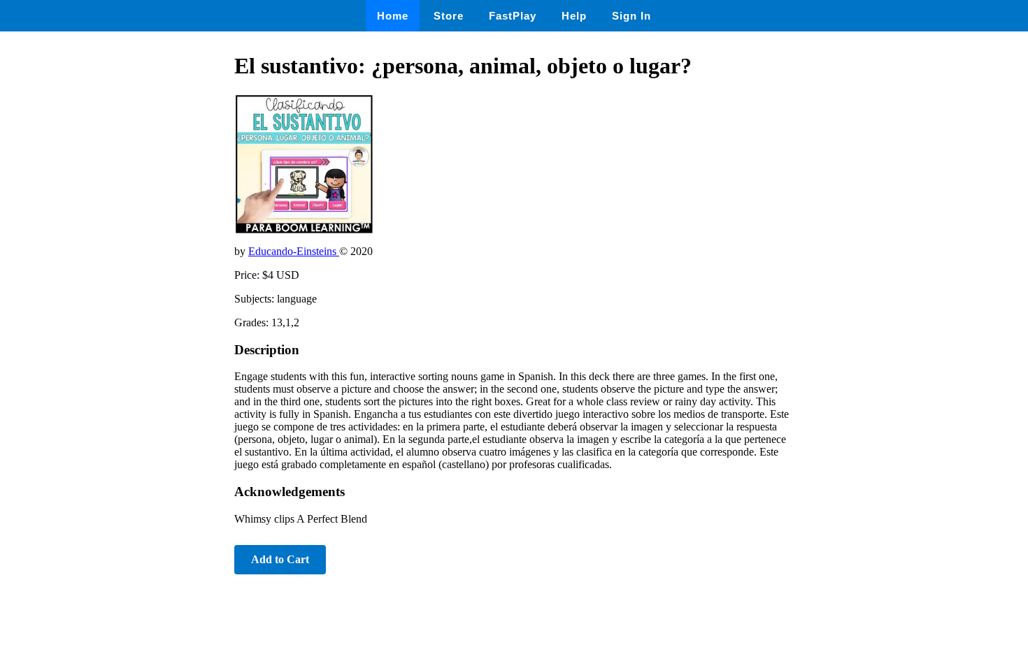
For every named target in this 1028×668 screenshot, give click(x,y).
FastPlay (512, 16)
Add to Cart (280, 559)
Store (449, 16)
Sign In (631, 16)
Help (574, 16)
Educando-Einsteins (293, 251)
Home (392, 16)
